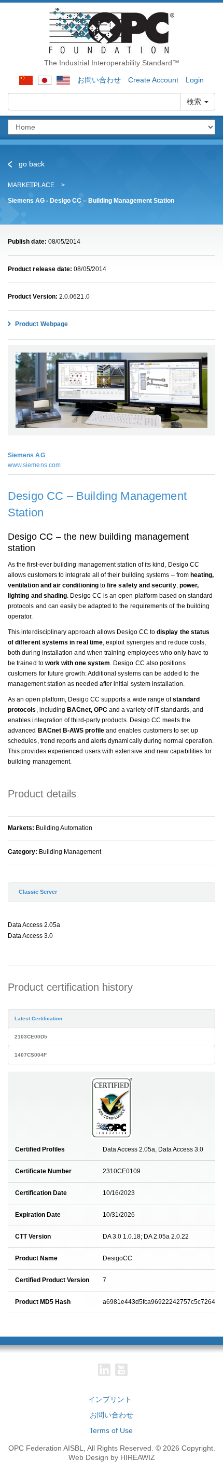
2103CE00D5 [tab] (31, 1036)
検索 (195, 101)
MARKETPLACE (31, 185)
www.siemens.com (34, 465)
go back (31, 164)
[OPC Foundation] (111, 30)
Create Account (153, 80)
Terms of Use (111, 1430)
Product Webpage (40, 324)
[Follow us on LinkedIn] (104, 1370)
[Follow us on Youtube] (121, 1370)
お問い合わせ (99, 80)
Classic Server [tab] (38, 892)
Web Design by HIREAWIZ (111, 1457)
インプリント (110, 1399)
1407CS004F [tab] (31, 1055)
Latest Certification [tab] (38, 1018)
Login (195, 80)
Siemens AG (26, 455)
